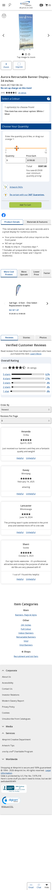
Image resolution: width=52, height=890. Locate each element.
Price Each (31, 155)
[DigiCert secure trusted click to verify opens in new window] (11, 800)
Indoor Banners (25, 633)
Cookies (6, 713)
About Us (6, 676)
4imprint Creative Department (16, 739)
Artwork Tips (8, 745)
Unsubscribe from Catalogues (16, 719)
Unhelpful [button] (30, 458)
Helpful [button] (20, 458)
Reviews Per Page (9, 416)
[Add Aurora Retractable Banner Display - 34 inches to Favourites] (4, 16)
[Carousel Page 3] (29, 54)
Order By (5, 405)
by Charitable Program (17, 751)
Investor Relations (11, 695)
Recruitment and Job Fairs (26, 656)
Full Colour (26, 629)
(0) (48, 6)
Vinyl (26, 641)
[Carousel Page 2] (26, 54)
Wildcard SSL (7, 807)
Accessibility (7, 682)
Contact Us (7, 688)
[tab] (12, 222)
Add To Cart (25, 205)
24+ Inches (26, 625)
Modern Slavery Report (13, 701)
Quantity (9, 155)
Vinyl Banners (26, 645)
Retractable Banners (26, 637)
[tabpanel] (26, 464)
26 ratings (22, 93)
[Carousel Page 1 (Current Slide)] (23, 54)
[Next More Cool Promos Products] (47, 303)
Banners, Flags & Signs (26, 615)
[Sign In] (42, 5)
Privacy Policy (8, 707)
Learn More (35, 353)
